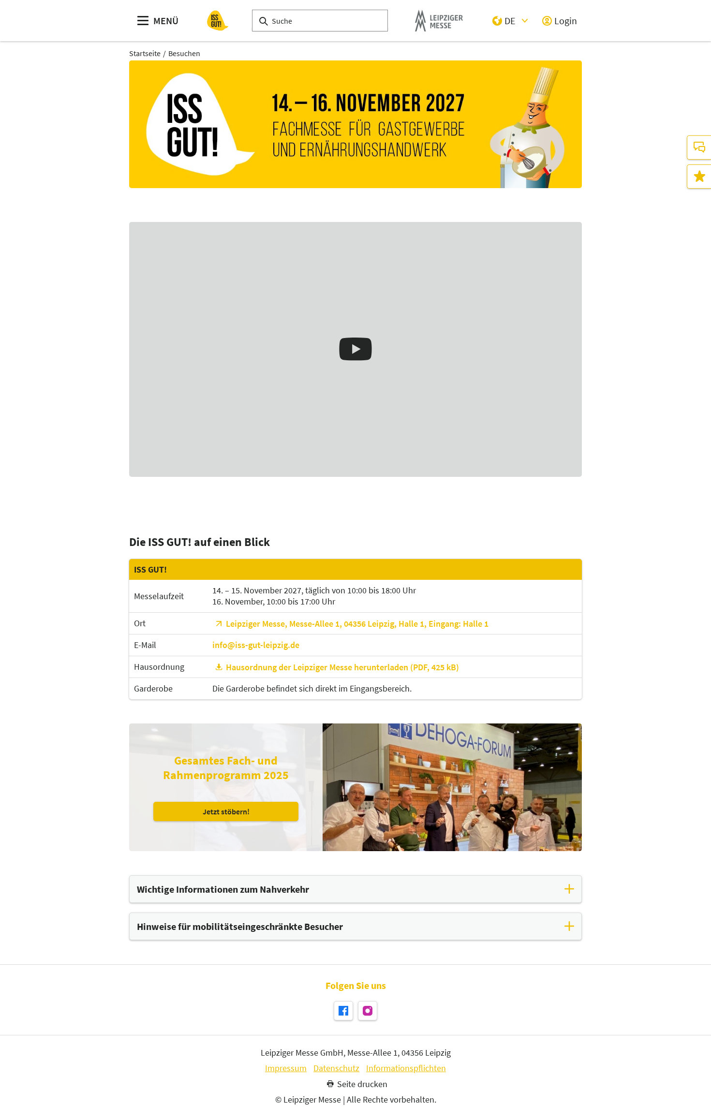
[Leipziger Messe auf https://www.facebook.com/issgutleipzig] (343, 1010)
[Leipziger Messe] (439, 20)
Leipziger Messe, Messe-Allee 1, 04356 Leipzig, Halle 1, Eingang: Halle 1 (357, 623)
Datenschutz (336, 1068)
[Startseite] (218, 20)
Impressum (286, 1068)
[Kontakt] (699, 147)
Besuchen (184, 53)
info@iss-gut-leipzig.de (255, 644)
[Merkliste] (699, 176)
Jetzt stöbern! (226, 811)
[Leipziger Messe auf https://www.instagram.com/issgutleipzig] (367, 1010)
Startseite (145, 53)
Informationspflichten (406, 1068)
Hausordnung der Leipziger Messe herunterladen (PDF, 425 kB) (342, 667)
